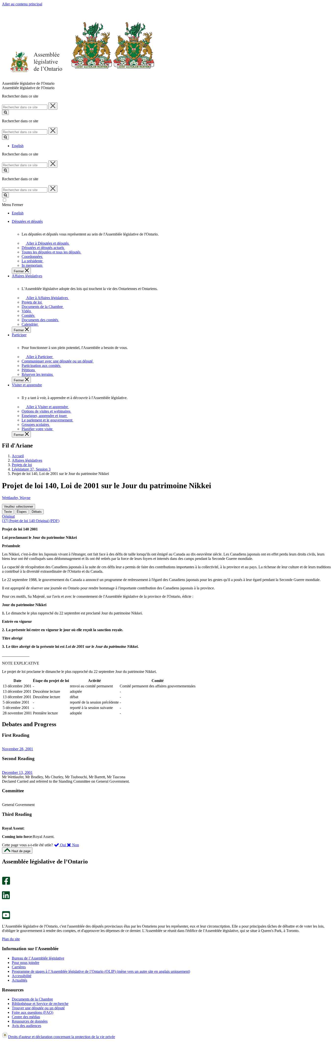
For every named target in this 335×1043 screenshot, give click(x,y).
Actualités (19, 980)
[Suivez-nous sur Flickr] (5, 909)
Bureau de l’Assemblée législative (38, 958)
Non (75, 845)
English (18, 146)
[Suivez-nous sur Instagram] (5, 874)
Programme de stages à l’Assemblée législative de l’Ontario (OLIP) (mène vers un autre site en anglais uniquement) (101, 971)
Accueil (18, 456)
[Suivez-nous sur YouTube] (6, 918)
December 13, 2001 (17, 772)
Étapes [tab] (22, 512)
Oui (63, 845)
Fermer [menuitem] (19, 271)
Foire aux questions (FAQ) (32, 1012)
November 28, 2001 (17, 749)
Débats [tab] (37, 512)
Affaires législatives (27, 460)
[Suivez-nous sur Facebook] (6, 883)
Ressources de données (30, 1021)
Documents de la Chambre (32, 999)
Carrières (19, 967)
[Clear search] (52, 106)
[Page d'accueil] (78, 79)
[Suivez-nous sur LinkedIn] (6, 898)
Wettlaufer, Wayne (16, 498)
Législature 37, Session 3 (31, 469)
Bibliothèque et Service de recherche (40, 1003)
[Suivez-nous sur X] (4, 889)
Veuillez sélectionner (18, 506)
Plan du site (11, 939)
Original (8, 516)
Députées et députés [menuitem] (27, 221)
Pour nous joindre (25, 962)
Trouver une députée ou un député (38, 1008)
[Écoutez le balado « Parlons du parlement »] (4, 904)
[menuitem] (47, 243)
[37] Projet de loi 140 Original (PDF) (30, 521)
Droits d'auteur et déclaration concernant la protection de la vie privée (61, 1037)
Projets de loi (22, 465)
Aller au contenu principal (22, 4)
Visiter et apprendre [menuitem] (27, 385)
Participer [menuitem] (19, 335)
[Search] (5, 112)
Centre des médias (26, 1017)
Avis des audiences (26, 1026)
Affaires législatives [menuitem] (27, 276)
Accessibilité (21, 976)
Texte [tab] (8, 512)
